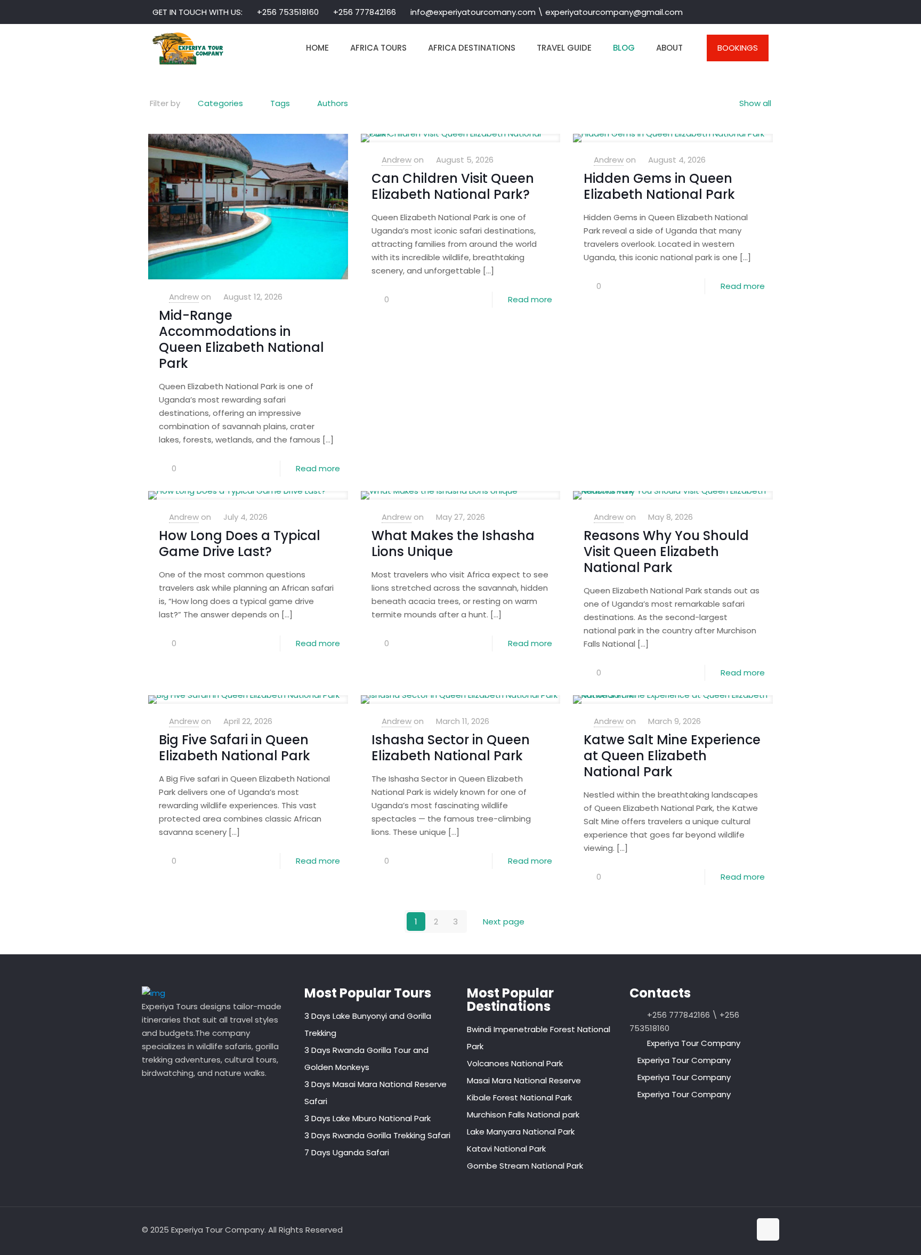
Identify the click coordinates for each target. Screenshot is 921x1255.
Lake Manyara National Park (521, 1131)
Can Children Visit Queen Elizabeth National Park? (452, 186)
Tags (280, 103)
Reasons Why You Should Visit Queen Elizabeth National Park (666, 551)
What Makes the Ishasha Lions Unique (453, 543)
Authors (332, 103)
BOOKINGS (737, 47)
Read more (318, 468)
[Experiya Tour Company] (187, 48)
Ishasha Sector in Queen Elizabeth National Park (450, 748)
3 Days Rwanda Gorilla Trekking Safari (377, 1135)
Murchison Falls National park (523, 1114)
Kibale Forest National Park (519, 1097)
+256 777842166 (364, 12)
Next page (503, 921)
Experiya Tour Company (693, 1043)
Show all (755, 103)
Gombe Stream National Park (525, 1165)
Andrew (184, 296)
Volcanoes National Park (515, 1063)
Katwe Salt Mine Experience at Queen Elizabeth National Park (672, 756)
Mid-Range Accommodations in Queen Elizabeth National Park (241, 339)
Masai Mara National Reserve (524, 1080)
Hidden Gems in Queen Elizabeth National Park (659, 186)
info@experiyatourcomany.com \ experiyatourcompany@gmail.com (546, 12)
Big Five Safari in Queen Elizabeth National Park (234, 748)
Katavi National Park (506, 1148)
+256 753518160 (288, 12)
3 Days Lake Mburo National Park (367, 1118)
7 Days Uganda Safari (346, 1152)
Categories (220, 103)
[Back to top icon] (768, 1229)
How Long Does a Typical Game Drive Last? (239, 543)
